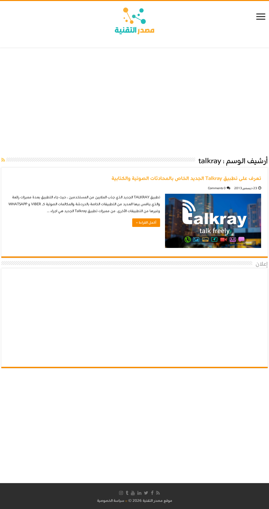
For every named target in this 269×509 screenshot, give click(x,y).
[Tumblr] (127, 493)
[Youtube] (132, 493)
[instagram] (121, 493)
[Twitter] (146, 493)
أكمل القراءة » (146, 222)
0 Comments (217, 188)
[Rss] (157, 493)
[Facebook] (152, 493)
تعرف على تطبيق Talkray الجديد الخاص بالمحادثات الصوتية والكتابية (186, 178)
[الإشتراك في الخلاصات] (3, 160)
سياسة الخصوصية (110, 500)
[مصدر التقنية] (134, 20)
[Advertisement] (134, 102)
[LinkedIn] (139, 493)
